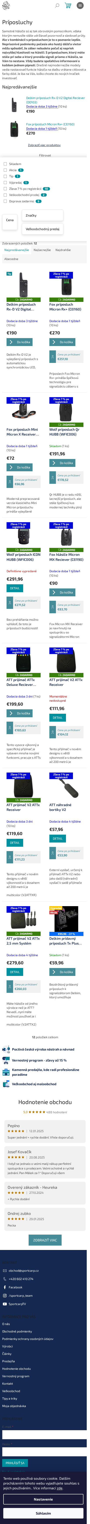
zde (59, 1488)
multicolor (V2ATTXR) (21, 895)
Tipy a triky (9, 1398)
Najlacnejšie (42, 250)
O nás (6, 1324)
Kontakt (7, 1383)
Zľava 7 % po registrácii (28, 188)
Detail (15, 588)
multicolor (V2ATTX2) (21, 1024)
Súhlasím (43, 1513)
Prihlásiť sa (15, 1463)
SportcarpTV (17, 1304)
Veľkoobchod (11, 1391)
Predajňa (8, 1361)
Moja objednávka (14, 1406)
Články (6, 1353)
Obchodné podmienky (17, 1331)
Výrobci (7, 1346)
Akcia (15, 170)
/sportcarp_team (21, 1295)
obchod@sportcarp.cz (24, 1270)
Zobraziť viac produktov (44, 145)
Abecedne (11, 259)
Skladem (15, 164)
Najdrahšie (63, 250)
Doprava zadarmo (24, 201)
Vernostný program (15, 1376)
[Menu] (80, 5)
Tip (13, 176)
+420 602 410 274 (21, 1279)
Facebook (15, 1287)
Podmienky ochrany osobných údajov (27, 1339)
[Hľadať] (57, 5)
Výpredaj (18, 182)
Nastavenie (43, 1499)
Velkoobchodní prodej (27, 195)
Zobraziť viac (45, 1240)
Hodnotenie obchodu (45, 1101)
